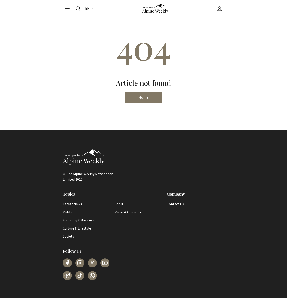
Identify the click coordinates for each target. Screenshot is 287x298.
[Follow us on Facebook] (67, 262)
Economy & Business (78, 220)
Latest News (72, 204)
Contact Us (175, 204)
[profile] (219, 8)
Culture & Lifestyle (77, 228)
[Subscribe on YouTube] (104, 262)
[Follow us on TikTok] (79, 275)
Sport (119, 204)
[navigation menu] (67, 8)
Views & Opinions (128, 212)
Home (143, 97)
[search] (78, 8)
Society (68, 236)
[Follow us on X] (92, 262)
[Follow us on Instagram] (79, 262)
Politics (69, 212)
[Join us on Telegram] (67, 275)
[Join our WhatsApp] (92, 275)
